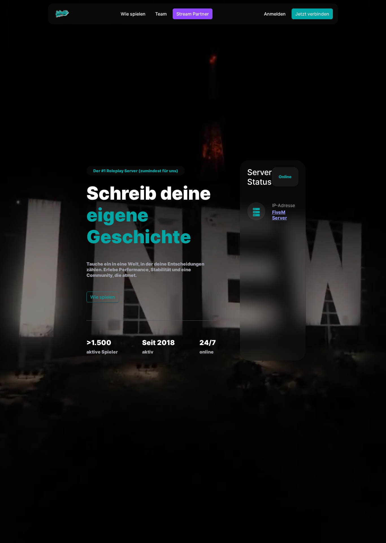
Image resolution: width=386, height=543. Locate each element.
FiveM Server (279, 214)
